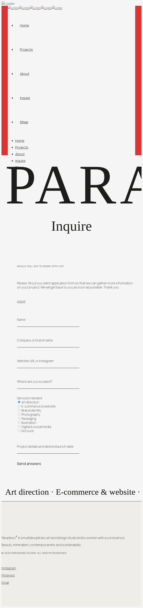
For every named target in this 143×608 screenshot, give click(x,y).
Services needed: (30, 398)
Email (5, 582)
